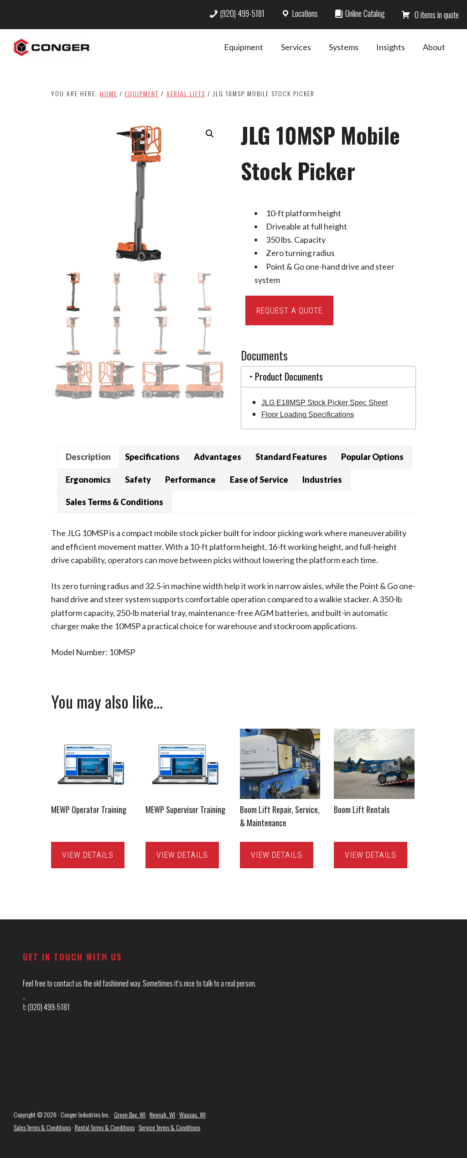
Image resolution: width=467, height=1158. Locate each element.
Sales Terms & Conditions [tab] (114, 502)
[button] (210, 133)
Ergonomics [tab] (88, 480)
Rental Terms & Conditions (105, 1127)
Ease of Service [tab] (259, 480)
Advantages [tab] (217, 457)
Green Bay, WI (129, 1114)
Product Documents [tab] (289, 376)
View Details (88, 855)
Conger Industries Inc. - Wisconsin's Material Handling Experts (51, 47)
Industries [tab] (322, 480)
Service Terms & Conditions (169, 1127)
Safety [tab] (138, 480)
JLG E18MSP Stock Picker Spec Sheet (324, 403)
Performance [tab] (190, 480)
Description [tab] (88, 457)
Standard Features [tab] (291, 457)
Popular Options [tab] (372, 457)
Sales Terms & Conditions (42, 1127)
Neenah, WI (162, 1114)
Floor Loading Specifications (307, 414)
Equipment (142, 93)
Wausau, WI (192, 1114)
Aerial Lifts (185, 93)
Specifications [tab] (152, 457)
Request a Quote (289, 310)
